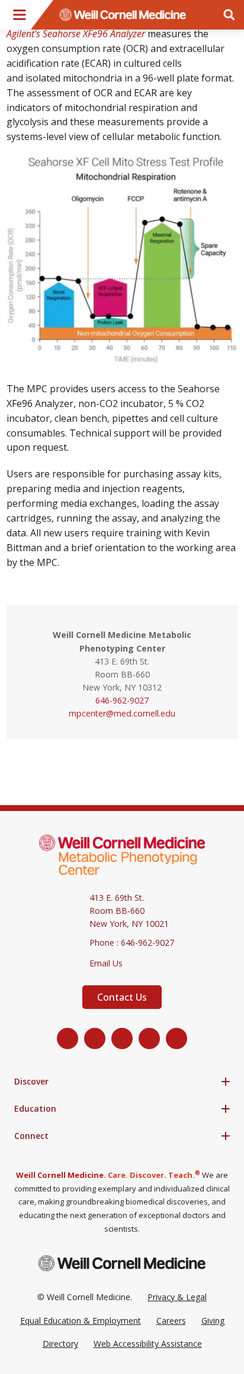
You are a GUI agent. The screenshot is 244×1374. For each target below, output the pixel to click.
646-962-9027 (122, 700)
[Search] (229, 15)
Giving (212, 1320)
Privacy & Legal (177, 1297)
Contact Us (122, 997)
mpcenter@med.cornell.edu (122, 713)
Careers (171, 1320)
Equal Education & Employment (80, 1320)
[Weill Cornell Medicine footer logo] (122, 1263)
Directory (60, 1343)
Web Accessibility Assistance (148, 1343)
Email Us (106, 963)
